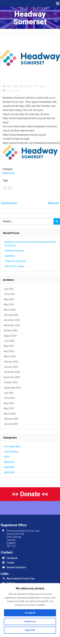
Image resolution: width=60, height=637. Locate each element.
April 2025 (9, 351)
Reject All (30, 630)
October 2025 (11, 330)
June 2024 (9, 398)
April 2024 (9, 408)
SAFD (6, 457)
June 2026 (9, 294)
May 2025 (9, 346)
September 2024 (12, 387)
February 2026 (11, 315)
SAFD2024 (9, 173)
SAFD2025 (9, 467)
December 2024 (12, 372)
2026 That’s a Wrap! (14, 266)
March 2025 (10, 356)
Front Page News (12, 446)
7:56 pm (42, 86)
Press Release (11, 451)
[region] (30, 610)
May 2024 (9, 403)
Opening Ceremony (14, 250)
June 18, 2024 (25, 86)
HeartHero (10, 256)
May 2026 (9, 299)
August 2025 (10, 335)
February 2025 (11, 361)
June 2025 (9, 341)
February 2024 (11, 419)
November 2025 (12, 325)
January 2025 (11, 367)
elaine (9, 86)
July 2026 (9, 289)
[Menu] (57, 3)
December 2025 (12, 320)
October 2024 (11, 382)
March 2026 (10, 309)
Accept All (30, 613)
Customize (30, 621)
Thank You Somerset (15, 261)
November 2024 (12, 377)
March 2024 (10, 413)
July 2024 (9, 393)
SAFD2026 (9, 472)
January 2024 (11, 424)
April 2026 (9, 304)
